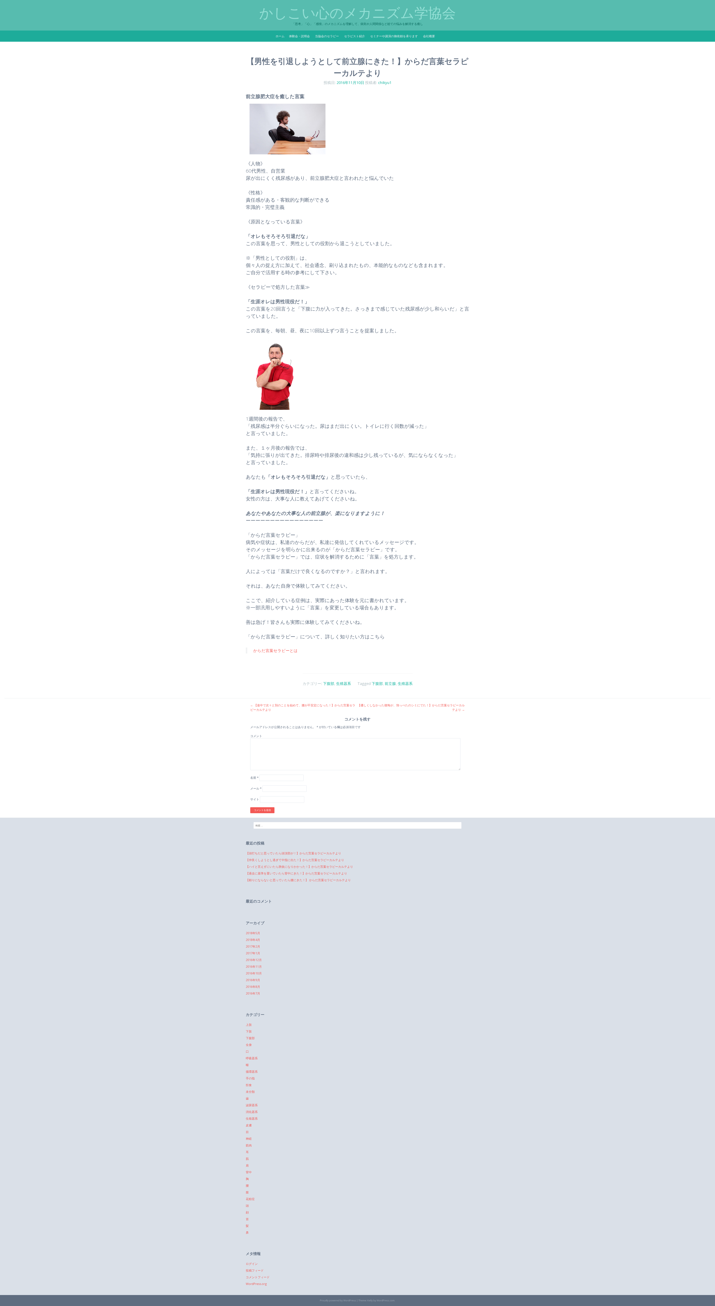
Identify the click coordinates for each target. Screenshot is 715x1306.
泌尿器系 (252, 1105)
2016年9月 (253, 980)
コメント (256, 736)
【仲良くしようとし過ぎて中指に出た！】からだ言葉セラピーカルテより (295, 860)
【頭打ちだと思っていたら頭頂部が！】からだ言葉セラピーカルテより (293, 853)
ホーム (280, 36)
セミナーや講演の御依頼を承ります (394, 36)
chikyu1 (385, 82)
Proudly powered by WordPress (338, 1300)
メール (256, 788)
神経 (249, 1139)
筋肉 (249, 1145)
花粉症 (250, 1199)
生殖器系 (343, 683)
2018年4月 (253, 940)
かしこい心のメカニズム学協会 (357, 13)
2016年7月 (253, 993)
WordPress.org (256, 1284)
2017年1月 (253, 953)
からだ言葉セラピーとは (275, 650)
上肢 (249, 1025)
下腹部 (328, 683)
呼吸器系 (252, 1058)
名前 (254, 778)
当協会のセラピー (327, 36)
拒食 (249, 1085)
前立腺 (390, 683)
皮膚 (249, 1125)
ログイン (252, 1264)
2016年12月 (254, 960)
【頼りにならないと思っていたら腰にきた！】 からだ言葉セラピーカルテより (298, 880)
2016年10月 (254, 973)
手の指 (250, 1078)
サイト (254, 799)
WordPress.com (386, 1300)
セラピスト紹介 (354, 36)
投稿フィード (255, 1270)
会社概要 (429, 36)
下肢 (249, 1031)
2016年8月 (253, 987)
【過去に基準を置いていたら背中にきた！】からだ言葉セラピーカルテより (296, 873)
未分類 (250, 1092)
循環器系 (252, 1072)
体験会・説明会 (299, 36)
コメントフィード (258, 1277)
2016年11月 (254, 967)
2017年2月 (253, 946)
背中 (249, 1172)
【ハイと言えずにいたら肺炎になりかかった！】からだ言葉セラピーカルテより (299, 867)
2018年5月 (253, 933)
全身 (249, 1045)
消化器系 (252, 1112)
